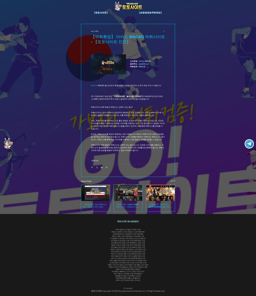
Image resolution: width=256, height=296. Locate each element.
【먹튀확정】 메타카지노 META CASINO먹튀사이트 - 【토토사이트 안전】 (159, 205)
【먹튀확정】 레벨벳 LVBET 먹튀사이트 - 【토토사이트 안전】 (128, 205)
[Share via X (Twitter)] (97, 167)
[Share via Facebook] (92, 167)
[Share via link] (107, 167)
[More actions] (164, 31)
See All (173, 181)
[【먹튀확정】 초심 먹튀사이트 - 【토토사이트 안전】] (95, 193)
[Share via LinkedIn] (102, 167)
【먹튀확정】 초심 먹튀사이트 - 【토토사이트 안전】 (95, 205)
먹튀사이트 (94, 160)
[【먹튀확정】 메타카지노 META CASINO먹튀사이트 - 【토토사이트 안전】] (160, 193)
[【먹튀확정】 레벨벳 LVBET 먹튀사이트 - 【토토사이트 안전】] (128, 193)
